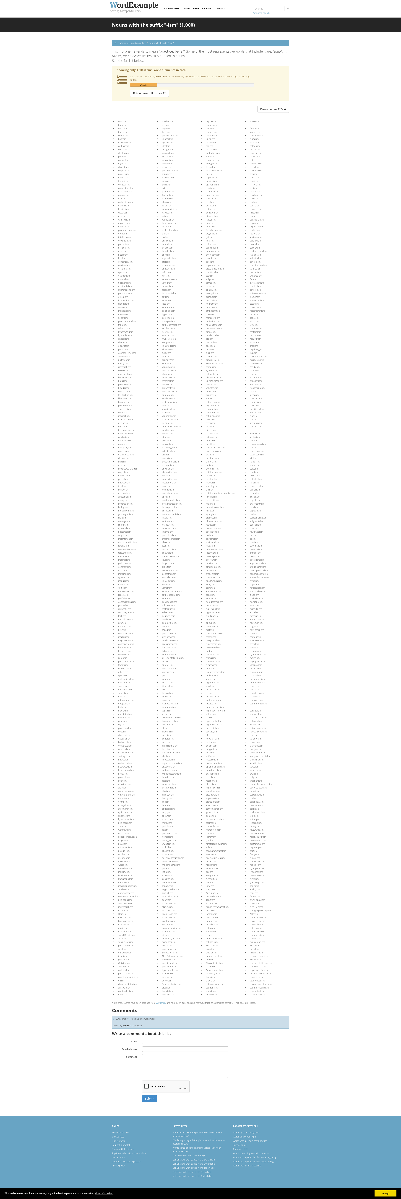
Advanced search (261, 12)
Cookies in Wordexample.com (126, 1161)
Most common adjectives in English (190, 1155)
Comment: (132, 1056)
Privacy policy (118, 1165)
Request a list (171, 8)
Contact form (118, 1157)
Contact (220, 8)
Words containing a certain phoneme (251, 1153)
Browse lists (118, 1136)
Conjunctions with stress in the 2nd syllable (194, 1163)
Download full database (197, 8)
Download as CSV (272, 109)
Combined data (240, 1149)
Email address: (130, 1049)
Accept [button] (385, 1193)
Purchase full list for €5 (150, 93)
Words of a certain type (244, 1136)
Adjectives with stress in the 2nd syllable (192, 1176)
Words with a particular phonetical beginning (254, 1157)
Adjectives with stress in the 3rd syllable (192, 1172)
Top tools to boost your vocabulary (129, 1153)
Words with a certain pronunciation (250, 1140)
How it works (118, 1140)
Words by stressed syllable (246, 1132)
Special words (240, 1144)
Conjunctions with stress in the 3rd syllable (194, 1159)
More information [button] (104, 1193)
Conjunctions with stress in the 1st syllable (194, 1167)
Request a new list (121, 1144)
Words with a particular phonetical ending (253, 1161)
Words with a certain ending (133, 42)
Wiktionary (161, 1002)
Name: (134, 1041)
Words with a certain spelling (247, 1165)
